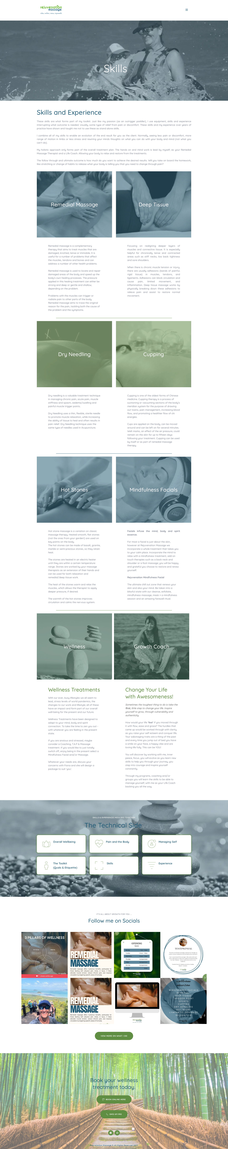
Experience (165, 863)
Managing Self (168, 841)
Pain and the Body (117, 841)
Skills (109, 863)
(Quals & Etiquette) (65, 867)
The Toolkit (60, 863)
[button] (187, 10)
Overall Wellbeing (64, 841)
